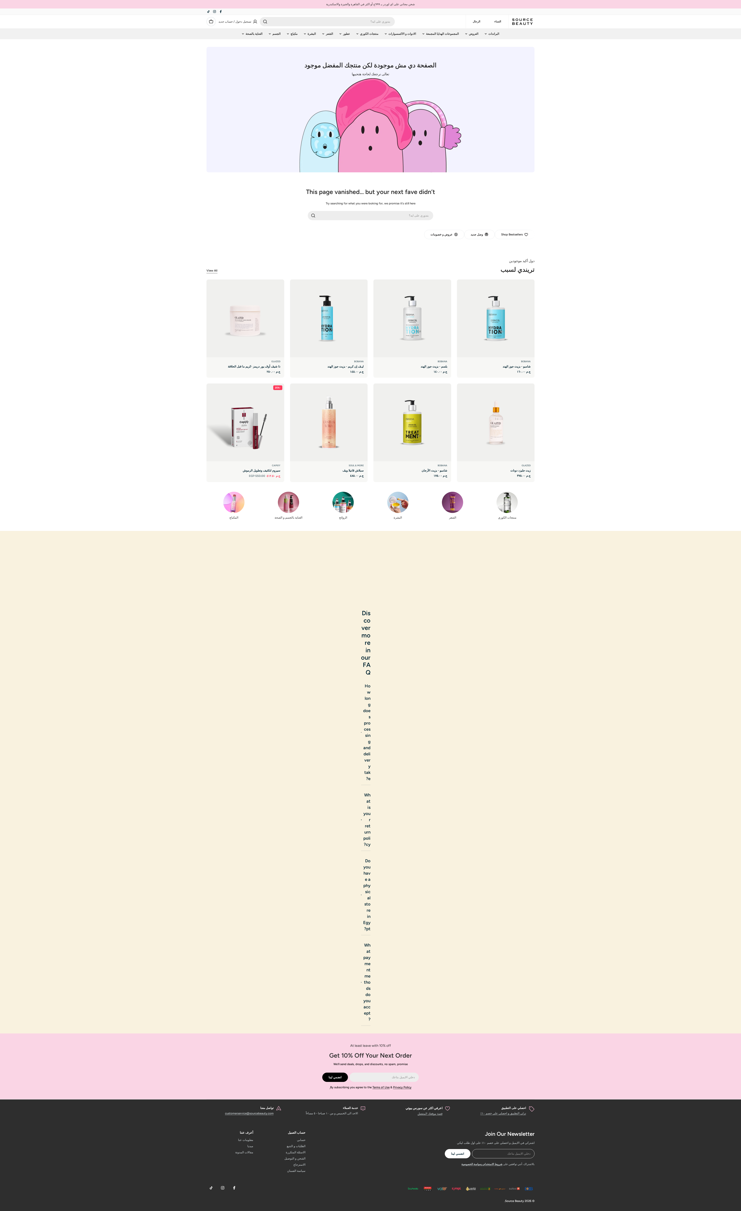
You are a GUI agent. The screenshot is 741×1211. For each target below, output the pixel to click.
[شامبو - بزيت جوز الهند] (496, 318)
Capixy (276, 465)
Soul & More (356, 465)
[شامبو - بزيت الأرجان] (412, 422)
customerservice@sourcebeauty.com (249, 1113)
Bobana (526, 361)
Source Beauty (514, 1201)
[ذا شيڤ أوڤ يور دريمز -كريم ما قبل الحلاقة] (245, 318)
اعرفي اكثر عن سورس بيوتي (424, 1108)
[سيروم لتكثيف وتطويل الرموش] (245, 422)
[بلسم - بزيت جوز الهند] (412, 318)
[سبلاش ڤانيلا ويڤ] (329, 422)
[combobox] (327, 21)
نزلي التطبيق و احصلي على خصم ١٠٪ (503, 1113)
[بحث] (265, 21)
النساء (497, 21)
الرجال (476, 21)
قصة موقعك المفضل (430, 1113)
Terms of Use (381, 1087)
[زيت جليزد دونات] (496, 422)
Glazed (275, 361)
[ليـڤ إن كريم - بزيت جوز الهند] (329, 318)
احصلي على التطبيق (513, 1108)
